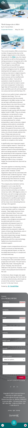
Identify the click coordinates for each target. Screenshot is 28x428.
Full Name (6, 302)
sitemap (18, 410)
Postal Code (6, 340)
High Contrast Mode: (7, 6)
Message (5, 364)
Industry (5, 333)
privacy (10, 410)
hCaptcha (22, 380)
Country (5, 348)
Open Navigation (14, 422)
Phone (4, 325)
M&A (13, 57)
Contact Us (25, 425)
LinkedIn (17, 386)
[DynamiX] (14, 415)
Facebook (10, 386)
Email (4, 317)
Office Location (7, 356)
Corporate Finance (7, 29)
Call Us (2, 425)
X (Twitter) (14, 386)
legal (14, 410)
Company (5, 310)
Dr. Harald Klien (13, 286)
